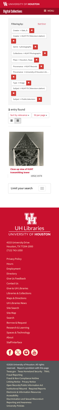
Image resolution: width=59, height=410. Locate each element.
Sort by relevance (19, 115)
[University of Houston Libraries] (29, 224)
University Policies (15, 406)
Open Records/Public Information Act (25, 385)
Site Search (13, 308)
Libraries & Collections (19, 293)
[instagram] (26, 352)
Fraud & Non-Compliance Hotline (23, 378)
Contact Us (12, 283)
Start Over (42, 24)
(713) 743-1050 (15, 250)
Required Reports (37, 388)
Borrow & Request (17, 323)
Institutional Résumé (17, 388)
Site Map (11, 313)
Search (10, 318)
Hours (10, 264)
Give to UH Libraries (17, 288)
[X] (18, 352)
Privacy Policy (14, 259)
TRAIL (47, 371)
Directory (12, 273)
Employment (13, 269)
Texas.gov (11, 371)
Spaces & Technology (18, 332)
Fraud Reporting (14, 375)
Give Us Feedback (16, 278)
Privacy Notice (29, 381)
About (10, 337)
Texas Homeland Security (30, 371)
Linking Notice (13, 381)
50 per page (40, 115)
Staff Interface (14, 342)
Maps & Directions (16, 298)
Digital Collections (12, 11)
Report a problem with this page (33, 368)
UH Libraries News (17, 303)
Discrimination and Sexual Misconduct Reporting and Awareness (25, 400)
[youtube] (34, 352)
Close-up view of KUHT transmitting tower (21, 171)
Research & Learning (18, 327)
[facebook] (10, 352)
